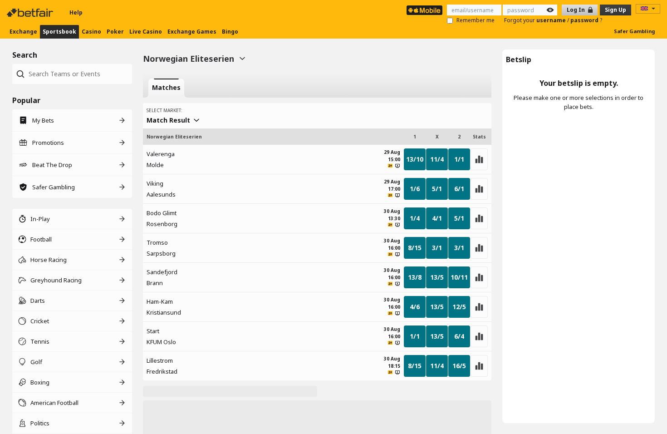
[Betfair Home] (31, 13)
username (551, 20)
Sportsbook (59, 31)
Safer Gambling (634, 31)
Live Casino (145, 31)
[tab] (166, 88)
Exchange (23, 31)
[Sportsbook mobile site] (424, 10)
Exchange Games (191, 31)
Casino (91, 31)
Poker (115, 31)
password (585, 20)
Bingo (230, 31)
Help (76, 12)
